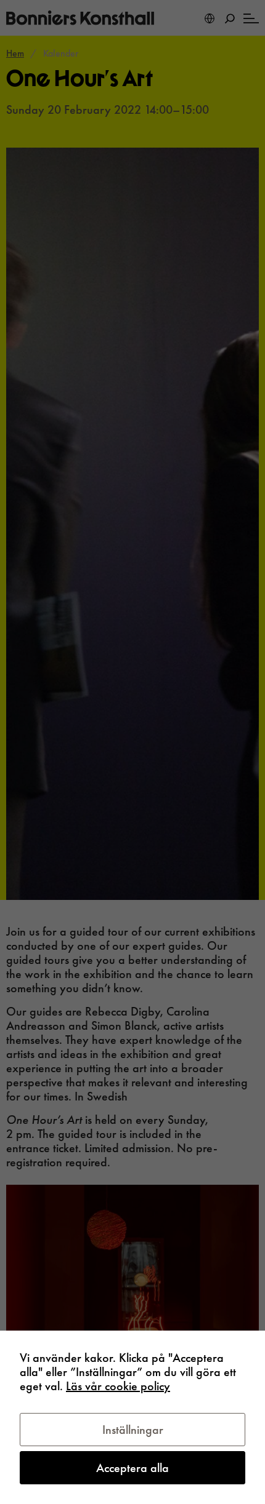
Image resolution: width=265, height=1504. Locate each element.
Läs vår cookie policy (118, 1386)
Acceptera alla (132, 1468)
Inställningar (132, 1430)
